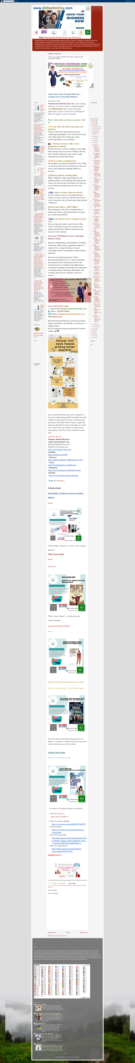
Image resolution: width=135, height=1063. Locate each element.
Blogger (77, 1057)
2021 (93, 331)
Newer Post (52, 932)
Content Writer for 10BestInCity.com (42, 108)
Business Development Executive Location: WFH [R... (97, 187)
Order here (52, 566)
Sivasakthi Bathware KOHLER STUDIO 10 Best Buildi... (96, 299)
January (96, 326)
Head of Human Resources (42, 307)
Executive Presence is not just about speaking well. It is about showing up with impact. (52, 1015)
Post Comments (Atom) (60, 935)
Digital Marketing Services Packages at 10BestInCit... (97, 233)
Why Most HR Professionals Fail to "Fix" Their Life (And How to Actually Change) (52, 1046)
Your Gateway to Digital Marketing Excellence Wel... (96, 156)
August (95, 136)
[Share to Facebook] (73, 883)
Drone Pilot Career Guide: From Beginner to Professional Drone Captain (51, 1035)
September (96, 133)
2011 (93, 337)
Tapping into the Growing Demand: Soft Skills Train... (96, 262)
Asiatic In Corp (39, 333)
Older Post (83, 932)
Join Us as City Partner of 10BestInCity (97, 305)
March (95, 324)
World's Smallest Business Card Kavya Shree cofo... (97, 255)
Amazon (60, 813)
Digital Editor (41, 237)
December (96, 126)
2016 (93, 333)
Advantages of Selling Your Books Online (97, 174)
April (95, 144)
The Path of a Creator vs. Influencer (96, 273)
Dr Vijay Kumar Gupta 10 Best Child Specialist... (97, 162)
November (96, 128)
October (96, 131)
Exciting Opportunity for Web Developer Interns (96, 180)
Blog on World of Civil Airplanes (44, 1033)
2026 (93, 120)
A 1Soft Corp (39, 1044)
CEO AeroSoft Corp (41, 1023)
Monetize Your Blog (41, 1004)
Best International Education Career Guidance (48, 1013)
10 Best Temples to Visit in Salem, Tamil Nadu (97, 311)
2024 (93, 125)
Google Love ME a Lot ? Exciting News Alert (96, 268)
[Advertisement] (38, 76)
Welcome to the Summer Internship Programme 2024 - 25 (97, 279)
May (95, 142)
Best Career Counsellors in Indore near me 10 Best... (96, 226)
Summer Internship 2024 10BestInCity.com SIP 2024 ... (97, 318)
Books (50, 503)
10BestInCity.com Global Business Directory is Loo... (97, 212)
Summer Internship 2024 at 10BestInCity (97, 285)
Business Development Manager (97, 200)
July (95, 138)
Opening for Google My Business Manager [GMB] (96, 169)
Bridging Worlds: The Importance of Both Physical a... (96, 240)
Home (68, 932)
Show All (64, 1053)
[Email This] (69, 883)
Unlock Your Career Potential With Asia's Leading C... (96, 149)
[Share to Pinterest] (75, 883)
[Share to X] (72, 883)
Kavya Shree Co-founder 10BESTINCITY (97, 205)
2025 (93, 123)
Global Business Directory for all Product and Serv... (96, 195)
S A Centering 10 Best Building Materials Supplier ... (96, 219)
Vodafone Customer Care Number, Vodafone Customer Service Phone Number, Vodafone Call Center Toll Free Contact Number (39, 128)
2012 (93, 335)
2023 (93, 329)
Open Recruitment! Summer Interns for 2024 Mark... (97, 292)
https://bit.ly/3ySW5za (59, 816)
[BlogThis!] (70, 883)
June (95, 140)
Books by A (53, 480)
